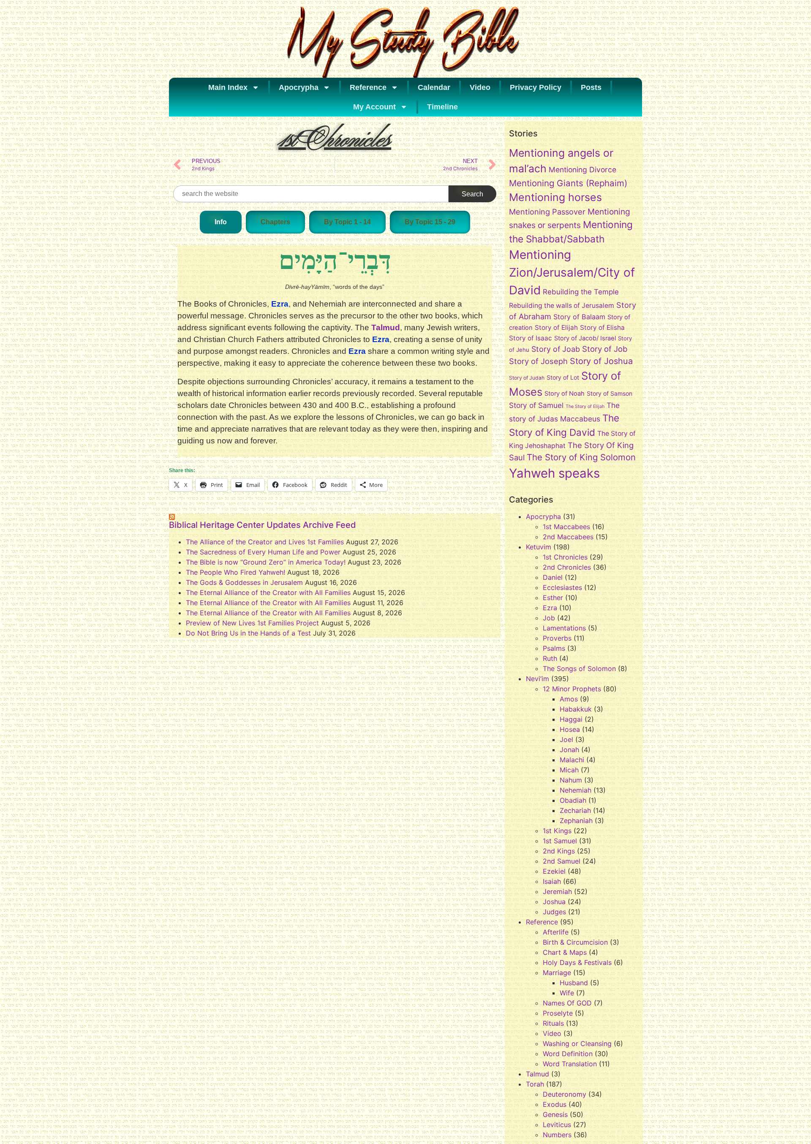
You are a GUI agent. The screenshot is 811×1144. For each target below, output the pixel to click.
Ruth (550, 658)
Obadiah (573, 800)
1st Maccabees (566, 526)
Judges (554, 912)
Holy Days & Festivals (577, 962)
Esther (553, 597)
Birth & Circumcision (575, 942)
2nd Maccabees (568, 537)
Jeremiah (557, 891)
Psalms (554, 648)
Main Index (228, 87)
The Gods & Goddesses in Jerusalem (244, 582)
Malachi (572, 759)
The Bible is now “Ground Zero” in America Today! (266, 562)
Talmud (385, 327)
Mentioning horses (555, 197)
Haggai (571, 719)
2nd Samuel (561, 861)
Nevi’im (537, 678)
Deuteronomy (564, 1094)
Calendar (434, 87)
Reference (368, 87)
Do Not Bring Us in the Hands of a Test (248, 633)
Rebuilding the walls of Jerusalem (561, 306)
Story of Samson (609, 393)
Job (549, 618)
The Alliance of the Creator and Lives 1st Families (265, 542)
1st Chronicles (565, 557)
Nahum (571, 780)
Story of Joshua (601, 361)
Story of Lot (563, 377)
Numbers (557, 1134)
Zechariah (575, 810)
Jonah (569, 749)
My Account (374, 107)
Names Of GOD (567, 1003)
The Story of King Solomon (581, 457)
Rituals (553, 1023)
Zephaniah (576, 820)
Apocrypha (298, 87)
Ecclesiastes (562, 587)
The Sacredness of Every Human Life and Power (263, 552)
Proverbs (557, 638)
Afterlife (556, 932)
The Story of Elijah (585, 406)
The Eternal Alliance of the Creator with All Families (268, 592)
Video (480, 87)
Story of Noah (564, 393)
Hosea (570, 729)
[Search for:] (311, 193)
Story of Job (605, 348)
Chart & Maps (565, 952)
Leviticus (557, 1124)
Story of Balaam (579, 316)
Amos (569, 699)
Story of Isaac (530, 338)
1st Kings (557, 830)
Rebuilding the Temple (581, 292)
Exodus (554, 1104)
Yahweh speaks (554, 473)
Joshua (554, 901)
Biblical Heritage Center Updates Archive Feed (262, 525)
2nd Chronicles (567, 567)
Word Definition (568, 1053)
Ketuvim (538, 547)
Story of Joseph (538, 361)
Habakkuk (576, 709)
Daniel (553, 577)
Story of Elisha (602, 327)
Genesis (555, 1114)
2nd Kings (559, 851)
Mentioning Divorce (582, 169)
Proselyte (558, 1013)
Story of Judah (526, 378)
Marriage (557, 972)
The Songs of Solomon (579, 668)
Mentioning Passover (547, 211)
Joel (566, 739)
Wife (567, 993)
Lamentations (564, 628)
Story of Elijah (556, 327)
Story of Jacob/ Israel (585, 338)
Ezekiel (554, 871)
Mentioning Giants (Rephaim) (568, 183)
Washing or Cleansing (577, 1043)
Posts (591, 87)
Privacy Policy (535, 87)
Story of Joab (555, 349)
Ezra (550, 607)
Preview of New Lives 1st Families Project (252, 623)
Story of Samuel (536, 405)
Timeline (442, 107)
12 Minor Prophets (572, 689)
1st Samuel (560, 841)
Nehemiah (575, 790)
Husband (574, 982)
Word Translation (570, 1064)
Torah (535, 1084)
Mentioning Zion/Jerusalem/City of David (572, 272)
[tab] (221, 222)
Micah (569, 770)
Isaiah (552, 881)
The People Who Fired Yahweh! (235, 572)
